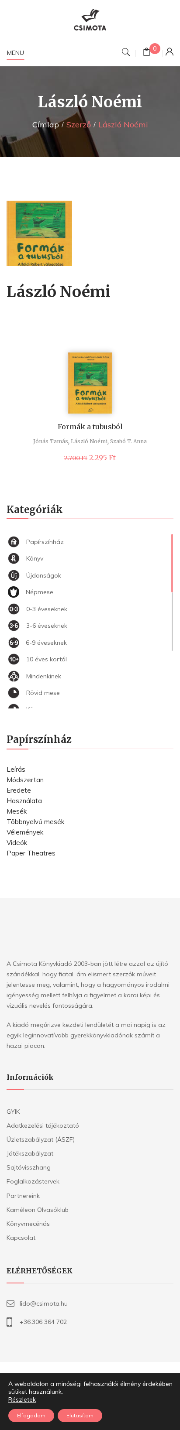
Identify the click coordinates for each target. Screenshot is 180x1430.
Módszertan (25, 780)
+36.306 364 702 (43, 1322)
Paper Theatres (31, 853)
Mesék (17, 811)
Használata (24, 801)
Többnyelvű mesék (35, 822)
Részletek (22, 1399)
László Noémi (89, 441)
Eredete (19, 790)
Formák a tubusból (90, 426)
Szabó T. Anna (128, 441)
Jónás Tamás (50, 441)
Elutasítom (79, 1415)
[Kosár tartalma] (146, 53)
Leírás (16, 769)
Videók (17, 842)
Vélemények (25, 832)
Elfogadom (31, 1415)
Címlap (45, 125)
